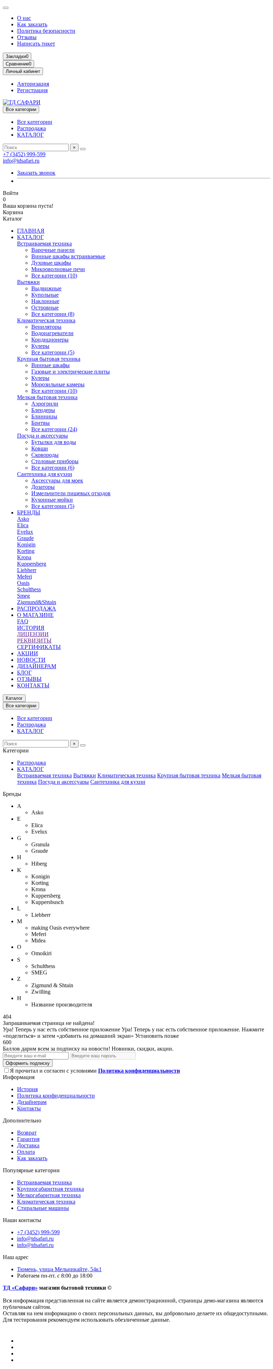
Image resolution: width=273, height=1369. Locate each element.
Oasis (23, 583)
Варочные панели (53, 250)
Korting (25, 551)
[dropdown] (6, 8)
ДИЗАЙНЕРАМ (36, 666)
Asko (23, 519)
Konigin (26, 544)
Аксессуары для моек (57, 480)
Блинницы (44, 416)
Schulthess (29, 589)
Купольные (45, 295)
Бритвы (40, 423)
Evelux (25, 532)
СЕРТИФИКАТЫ (39, 647)
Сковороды (45, 455)
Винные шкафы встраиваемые (68, 256)
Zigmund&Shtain (36, 602)
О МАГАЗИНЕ (35, 615)
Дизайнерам (32, 1102)
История (27, 1089)
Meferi (24, 577)
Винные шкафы (50, 365)
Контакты (29, 1108)
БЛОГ (24, 673)
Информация (18, 1077)
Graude (25, 538)
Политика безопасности (46, 31)
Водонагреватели (52, 333)
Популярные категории (31, 1170)
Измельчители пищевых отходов (71, 493)
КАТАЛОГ (30, 135)
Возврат (27, 1133)
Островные (45, 308)
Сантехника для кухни (44, 474)
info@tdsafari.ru (21, 161)
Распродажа (31, 128)
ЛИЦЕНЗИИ (33, 634)
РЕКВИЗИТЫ (34, 641)
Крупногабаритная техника (50, 1189)
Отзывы (27, 37)
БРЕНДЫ (28, 512)
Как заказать (32, 24)
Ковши (39, 448)
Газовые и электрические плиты (70, 372)
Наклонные (45, 301)
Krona (24, 557)
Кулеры (40, 346)
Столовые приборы (55, 461)
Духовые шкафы (51, 263)
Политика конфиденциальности (56, 1096)
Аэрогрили (44, 404)
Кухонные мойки (52, 500)
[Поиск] (83, 149)
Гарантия (28, 1139)
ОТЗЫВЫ (29, 679)
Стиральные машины (43, 1208)
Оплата (26, 1152)
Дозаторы (43, 487)
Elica (22, 525)
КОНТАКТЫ (33, 685)
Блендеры (43, 410)
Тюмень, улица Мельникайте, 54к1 (59, 1269)
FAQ (22, 621)
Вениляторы (46, 327)
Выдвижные (46, 288)
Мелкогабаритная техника (49, 1195)
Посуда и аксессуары (42, 436)
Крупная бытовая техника (48, 359)
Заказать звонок (36, 173)
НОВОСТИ (31, 660)
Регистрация (32, 90)
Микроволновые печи (58, 269)
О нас (24, 18)
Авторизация (33, 84)
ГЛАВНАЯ (30, 231)
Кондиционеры (50, 340)
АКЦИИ (27, 653)
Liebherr (26, 570)
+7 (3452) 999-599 (24, 154)
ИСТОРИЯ (30, 628)
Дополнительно (22, 1120)
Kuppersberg (31, 564)
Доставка (28, 1145)
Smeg (23, 596)
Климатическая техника (46, 320)
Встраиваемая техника (44, 243)
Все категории (34, 122)
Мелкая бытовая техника (47, 397)
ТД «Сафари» (20, 1288)
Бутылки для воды (53, 442)
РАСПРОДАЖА (36, 609)
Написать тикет (36, 44)
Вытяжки (28, 282)
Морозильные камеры (58, 384)
